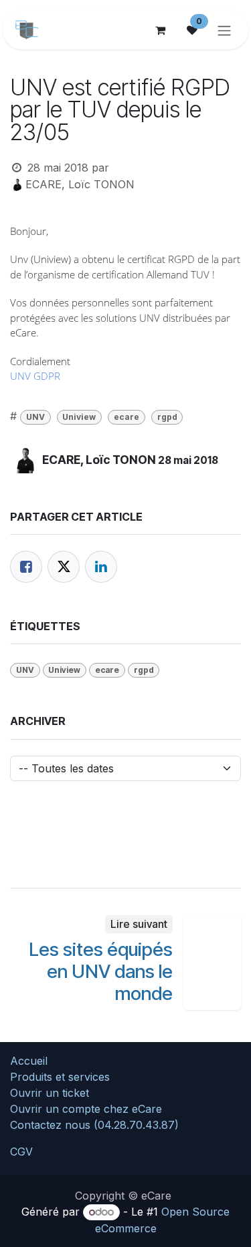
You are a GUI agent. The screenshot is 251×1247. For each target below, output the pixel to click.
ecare (126, 417)
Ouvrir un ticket (49, 1092)
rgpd (167, 417)
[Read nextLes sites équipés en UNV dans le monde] (212, 963)
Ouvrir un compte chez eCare (86, 1108)
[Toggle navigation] (224, 30)
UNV (35, 417)
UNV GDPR (35, 376)
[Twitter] (64, 567)
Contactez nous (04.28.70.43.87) (94, 1125)
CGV (21, 1151)
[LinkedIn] (101, 567)
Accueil (29, 1060)
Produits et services (60, 1076)
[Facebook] (26, 567)
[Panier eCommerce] (160, 30)
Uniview (79, 417)
